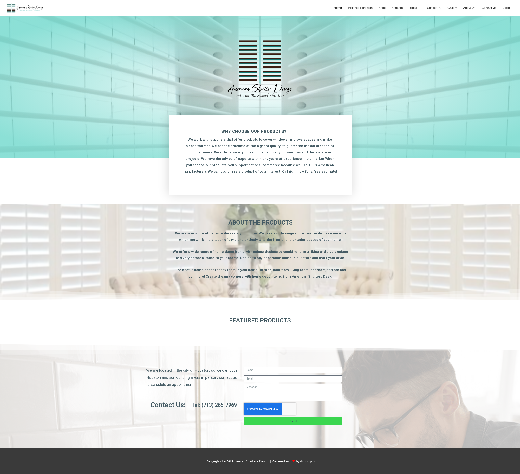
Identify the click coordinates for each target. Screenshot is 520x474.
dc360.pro (307, 461)
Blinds (413, 7)
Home (338, 7)
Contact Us (489, 7)
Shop (382, 7)
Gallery (452, 7)
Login (506, 7)
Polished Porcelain (360, 7)
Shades (432, 7)
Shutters (397, 7)
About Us (469, 7)
